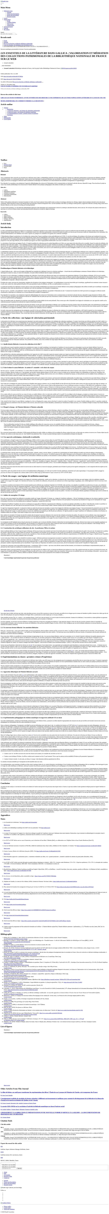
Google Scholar (23, 939)
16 (104, 729)
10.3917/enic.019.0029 (9, 972)
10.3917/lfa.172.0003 (9, 983)
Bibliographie (7, 117)
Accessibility (7, 1175)
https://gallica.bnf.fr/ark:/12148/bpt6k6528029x (65, 881)
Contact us (6, 1178)
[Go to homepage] (4, 1)
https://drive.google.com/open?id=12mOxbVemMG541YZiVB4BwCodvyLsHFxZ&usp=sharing (46, 920)
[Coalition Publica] (6, 1203)
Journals (9, 12)
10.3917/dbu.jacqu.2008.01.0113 (12, 965)
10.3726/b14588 (8, 958)
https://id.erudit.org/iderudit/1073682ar (13, 76)
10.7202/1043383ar (24, 1014)
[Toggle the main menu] (1, 4)
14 (75, 725)
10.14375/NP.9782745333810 (11, 939)
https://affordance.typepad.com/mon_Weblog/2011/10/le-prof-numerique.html (60, 979)
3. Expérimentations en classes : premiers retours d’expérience (22, 113)
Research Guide (8, 1176)
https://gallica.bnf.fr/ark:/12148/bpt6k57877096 (19, 870)
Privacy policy (7, 1206)
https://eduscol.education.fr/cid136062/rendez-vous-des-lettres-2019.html (75, 887)
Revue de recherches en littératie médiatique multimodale (18, 43)
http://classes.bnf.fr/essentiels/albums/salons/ (17, 915)
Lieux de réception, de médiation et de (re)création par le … (19, 45)
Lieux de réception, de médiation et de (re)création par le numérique (19, 86)
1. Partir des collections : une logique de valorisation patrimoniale (23, 110)
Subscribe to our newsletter (9, 1166)
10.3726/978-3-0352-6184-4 (11, 975)
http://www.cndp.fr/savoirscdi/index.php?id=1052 (70, 1010)
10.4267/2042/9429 (9, 986)
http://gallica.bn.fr (45, 827)
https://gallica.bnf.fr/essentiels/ (29, 822)
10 (31, 645)
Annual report (10, 25)
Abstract (6, 107)
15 (52, 728)
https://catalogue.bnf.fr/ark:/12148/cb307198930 (89, 845)
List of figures (7, 119)
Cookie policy (7, 1208)
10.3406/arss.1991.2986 (10, 946)
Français (6, 28)
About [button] (5, 19)
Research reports (11, 16)
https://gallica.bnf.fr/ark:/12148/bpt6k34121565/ (48, 851)
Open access (10, 24)
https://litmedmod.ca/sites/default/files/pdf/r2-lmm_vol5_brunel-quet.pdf (22, 953)
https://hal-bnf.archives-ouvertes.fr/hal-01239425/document (23, 989)
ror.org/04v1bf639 (72, 68)
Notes (5, 116)
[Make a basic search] (16, 34)
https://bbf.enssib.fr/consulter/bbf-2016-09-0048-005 (17, 942)
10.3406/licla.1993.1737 (10, 1020)
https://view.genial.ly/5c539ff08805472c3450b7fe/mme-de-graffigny (38, 910)
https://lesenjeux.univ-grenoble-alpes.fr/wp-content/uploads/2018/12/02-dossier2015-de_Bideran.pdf (29, 971)
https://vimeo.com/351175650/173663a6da (45, 876)
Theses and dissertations (13, 14)
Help (5, 1173)
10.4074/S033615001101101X (11, 978)
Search (2, 32)
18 (46, 739)
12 (23, 675)
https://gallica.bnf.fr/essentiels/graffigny (16, 904)
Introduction (10, 109)
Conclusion (10, 115)
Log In (5, 18)
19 (74, 799)
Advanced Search (8, 26)
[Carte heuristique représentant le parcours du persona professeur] (36, 608)
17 (32, 735)
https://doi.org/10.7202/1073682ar (12, 79)
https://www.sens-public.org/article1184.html (50, 1013)
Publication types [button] (8, 11)
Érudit (8, 21)
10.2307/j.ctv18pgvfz (9, 994)
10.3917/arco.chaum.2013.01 (11, 960)
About (8, 19)
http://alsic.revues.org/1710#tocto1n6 (13, 963)
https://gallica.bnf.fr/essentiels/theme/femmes (17, 899)
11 (72, 650)
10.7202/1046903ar (24, 955)
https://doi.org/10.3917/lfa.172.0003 (73, 982)
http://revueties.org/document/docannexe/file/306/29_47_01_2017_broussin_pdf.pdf (25, 949)
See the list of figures (9, 610)
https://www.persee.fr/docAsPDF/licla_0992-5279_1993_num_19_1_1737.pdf (64, 1019)
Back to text (7, 825)
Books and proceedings (13, 15)
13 (30, 676)
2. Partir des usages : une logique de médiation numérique (21, 112)
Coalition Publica (11, 22)
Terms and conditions (9, 1209)
